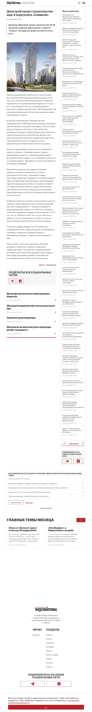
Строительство (51, 264)
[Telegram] (67, 461)
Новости (42, 264)
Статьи (48, 638)
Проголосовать (16, 502)
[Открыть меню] (83, 2)
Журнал (49, 658)
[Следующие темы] (83, 520)
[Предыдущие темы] (79, 520)
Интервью (50, 646)
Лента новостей (70, 11)
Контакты (36, 634)
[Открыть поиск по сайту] (79, 3)
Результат (29, 502)
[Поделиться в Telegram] (12, 281)
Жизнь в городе (52, 654)
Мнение (49, 650)
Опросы (49, 666)
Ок (46, 707)
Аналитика (50, 642)
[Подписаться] (20, 281)
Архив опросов (46, 508)
